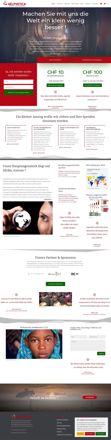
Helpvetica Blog (61, 429)
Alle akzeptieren (101, 433)
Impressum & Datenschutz (64, 435)
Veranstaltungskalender (63, 426)
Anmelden (95, 3)
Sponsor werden (55, 284)
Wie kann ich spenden (55, 85)
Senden (101, 353)
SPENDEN (90, 397)
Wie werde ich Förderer (92, 85)
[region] (91, 427)
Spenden (67, 3)
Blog (82, 3)
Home (53, 3)
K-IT (27, 430)
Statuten (87, 3)
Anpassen (80, 433)
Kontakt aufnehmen (62, 420)
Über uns (60, 3)
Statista (75, 176)
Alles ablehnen (89, 433)
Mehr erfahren (13, 144)
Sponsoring (75, 3)
